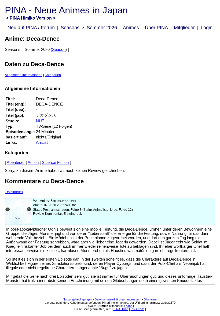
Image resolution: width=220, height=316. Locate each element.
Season (58, 49)
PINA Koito (137, 309)
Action (33, 162)
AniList (42, 142)
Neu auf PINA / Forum (31, 27)
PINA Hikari (120, 309)
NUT (40, 121)
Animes (131, 27)
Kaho (129, 305)
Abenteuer (16, 162)
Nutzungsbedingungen (77, 299)
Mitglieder (184, 27)
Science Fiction (55, 162)
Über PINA (156, 27)
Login (206, 27)
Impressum (133, 299)
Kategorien (53, 75)
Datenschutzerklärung (109, 299)
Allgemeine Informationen (23, 75)
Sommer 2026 (102, 27)
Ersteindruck (14, 192)
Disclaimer (150, 299)
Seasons (70, 27)
